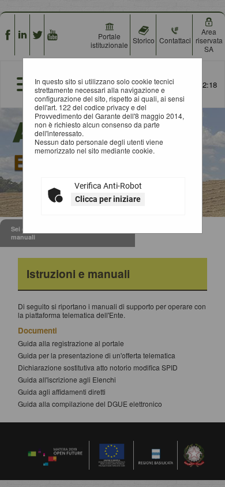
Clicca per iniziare (108, 199)
